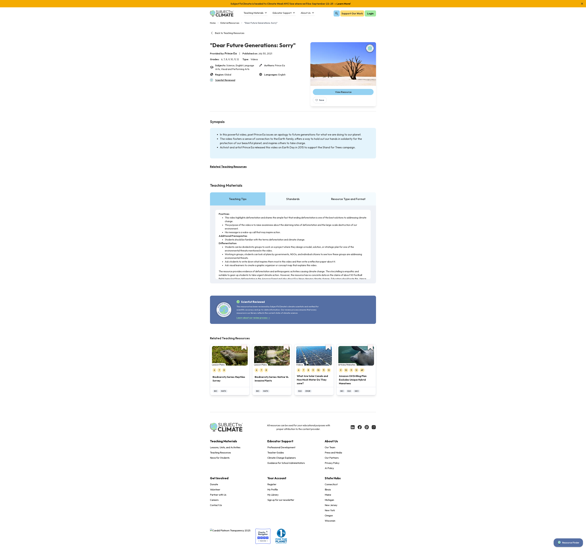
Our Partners (332, 457)
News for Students (220, 457)
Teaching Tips (237, 199)
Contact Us (216, 505)
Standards (293, 199)
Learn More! (343, 3)
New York (330, 510)
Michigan (329, 499)
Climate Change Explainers (281, 457)
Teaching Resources (220, 452)
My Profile (272, 489)
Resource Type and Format (348, 199)
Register (271, 484)
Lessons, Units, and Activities (225, 447)
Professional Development (281, 447)
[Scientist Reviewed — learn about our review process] (370, 48)
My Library (273, 494)
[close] (582, 3)
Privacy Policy (332, 462)
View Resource (343, 92)
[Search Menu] (337, 13)
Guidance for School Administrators (286, 462)
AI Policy (329, 468)
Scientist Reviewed (225, 80)
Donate (214, 484)
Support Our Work (352, 13)
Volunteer (215, 489)
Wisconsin (330, 520)
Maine (328, 494)
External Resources (230, 23)
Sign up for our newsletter (280, 499)
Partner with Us (218, 494)
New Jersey (331, 505)
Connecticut (331, 484)
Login (370, 13)
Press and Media (333, 452)
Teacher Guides (275, 452)
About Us (331, 441)
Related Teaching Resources (228, 166)
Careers (214, 499)
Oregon (329, 515)
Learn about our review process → (253, 318)
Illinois (328, 489)
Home (213, 23)
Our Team (330, 447)
